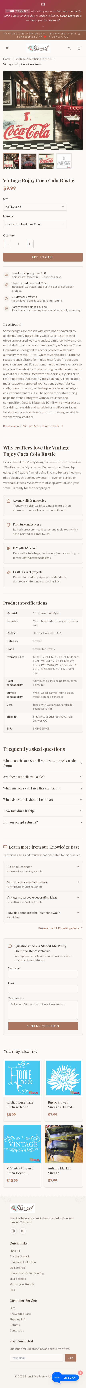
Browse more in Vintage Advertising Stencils (31, 426)
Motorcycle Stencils (22, 1284)
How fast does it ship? (19, 811)
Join (70, 1357)
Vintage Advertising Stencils (34, 59)
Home (7, 59)
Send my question (43, 1026)
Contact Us (17, 1330)
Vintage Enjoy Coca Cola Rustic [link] (22, 64)
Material (8, 216)
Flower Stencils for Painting (27, 1273)
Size (5, 198)
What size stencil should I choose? (28, 799)
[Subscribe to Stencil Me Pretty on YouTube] (22, 1231)
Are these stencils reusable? (24, 777)
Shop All (15, 1250)
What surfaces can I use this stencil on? (32, 788)
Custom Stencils (20, 1256)
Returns (15, 1324)
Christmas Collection (23, 1262)
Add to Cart (43, 257)
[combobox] (35, 207)
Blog (12, 1289)
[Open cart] (79, 48)
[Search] (69, 48)
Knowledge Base (20, 1313)
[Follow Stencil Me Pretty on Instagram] (13, 1231)
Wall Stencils (17, 1267)
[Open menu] (7, 48)
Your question (16, 998)
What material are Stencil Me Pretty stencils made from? (39, 763)
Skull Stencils (18, 1278)
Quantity (9, 235)
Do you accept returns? (20, 822)
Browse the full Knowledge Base (58, 928)
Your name (14, 967)
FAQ (12, 1308)
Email (11, 983)
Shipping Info (18, 1319)
